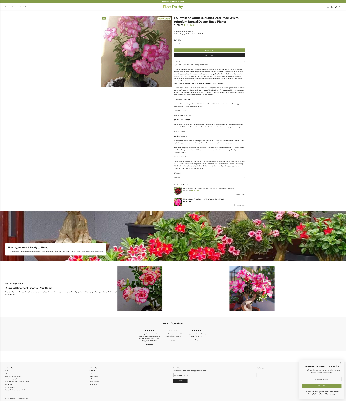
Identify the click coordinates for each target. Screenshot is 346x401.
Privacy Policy (312, 394)
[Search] (328, 7)
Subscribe (180, 380)
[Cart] (336, 7)
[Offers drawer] (332, 7)
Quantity (177, 40)
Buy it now (209, 55)
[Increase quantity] (183, 44)
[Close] (341, 363)
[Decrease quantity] (176, 44)
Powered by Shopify (23, 398)
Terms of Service (325, 394)
